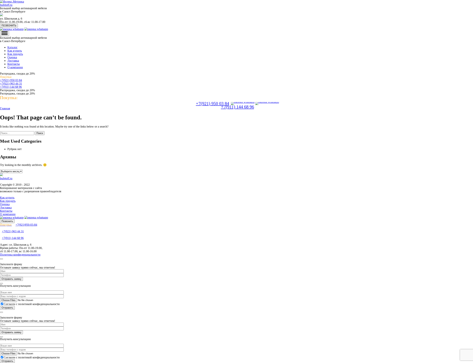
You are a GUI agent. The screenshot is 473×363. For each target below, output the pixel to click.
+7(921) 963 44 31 (11, 83)
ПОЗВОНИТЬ (8, 25)
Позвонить (7, 221)
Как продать (15, 54)
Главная (5, 108)
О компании (15, 67)
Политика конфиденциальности (20, 254)
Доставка (13, 60)
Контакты (13, 64)
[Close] (1, 258)
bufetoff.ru (6, 4)
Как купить (14, 50)
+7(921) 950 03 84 (11, 80)
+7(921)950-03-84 (18, 224)
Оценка (12, 57)
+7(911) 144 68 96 (11, 86)
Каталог (12, 47)
